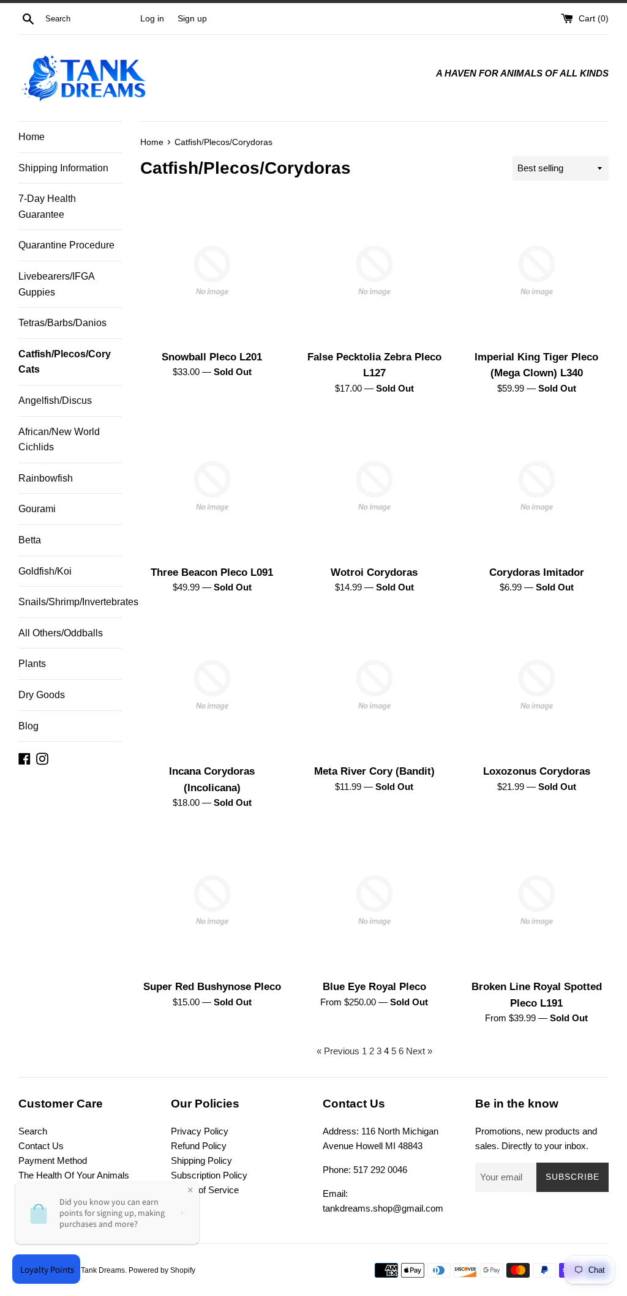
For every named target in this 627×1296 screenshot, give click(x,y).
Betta (29, 540)
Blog (28, 726)
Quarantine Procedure (66, 245)
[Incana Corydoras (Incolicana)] (212, 685)
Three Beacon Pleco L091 (212, 572)
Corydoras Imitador (536, 572)
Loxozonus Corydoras (536, 770)
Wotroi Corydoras (374, 572)
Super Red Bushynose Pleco (212, 986)
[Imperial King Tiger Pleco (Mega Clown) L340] (537, 271)
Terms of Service (205, 1190)
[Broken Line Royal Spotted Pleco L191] (537, 900)
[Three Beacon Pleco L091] (212, 486)
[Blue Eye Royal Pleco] (374, 900)
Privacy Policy (199, 1131)
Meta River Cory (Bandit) (374, 770)
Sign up (192, 18)
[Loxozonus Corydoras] (537, 685)
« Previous (338, 1051)
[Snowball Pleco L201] (212, 271)
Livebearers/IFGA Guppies (56, 284)
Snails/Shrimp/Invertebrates (70, 602)
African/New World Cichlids (59, 439)
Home (31, 137)
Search (32, 1131)
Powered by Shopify (162, 1270)
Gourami (37, 509)
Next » (419, 1051)
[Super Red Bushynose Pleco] (212, 900)
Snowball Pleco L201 (212, 356)
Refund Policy (199, 1146)
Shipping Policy (201, 1160)
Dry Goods (41, 695)
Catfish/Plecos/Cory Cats (64, 362)
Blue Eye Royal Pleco (374, 986)
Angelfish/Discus (55, 400)
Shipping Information (63, 168)
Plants (32, 663)
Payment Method (52, 1160)
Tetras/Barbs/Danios (62, 323)
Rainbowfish (45, 478)
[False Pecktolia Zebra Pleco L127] (374, 271)
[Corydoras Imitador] (537, 486)
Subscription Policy (209, 1175)
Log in (152, 18)
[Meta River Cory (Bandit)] (374, 685)
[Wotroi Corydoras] (374, 486)
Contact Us (41, 1146)
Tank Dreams (103, 1270)
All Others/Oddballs (60, 633)
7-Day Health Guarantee (47, 206)
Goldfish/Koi (45, 571)
